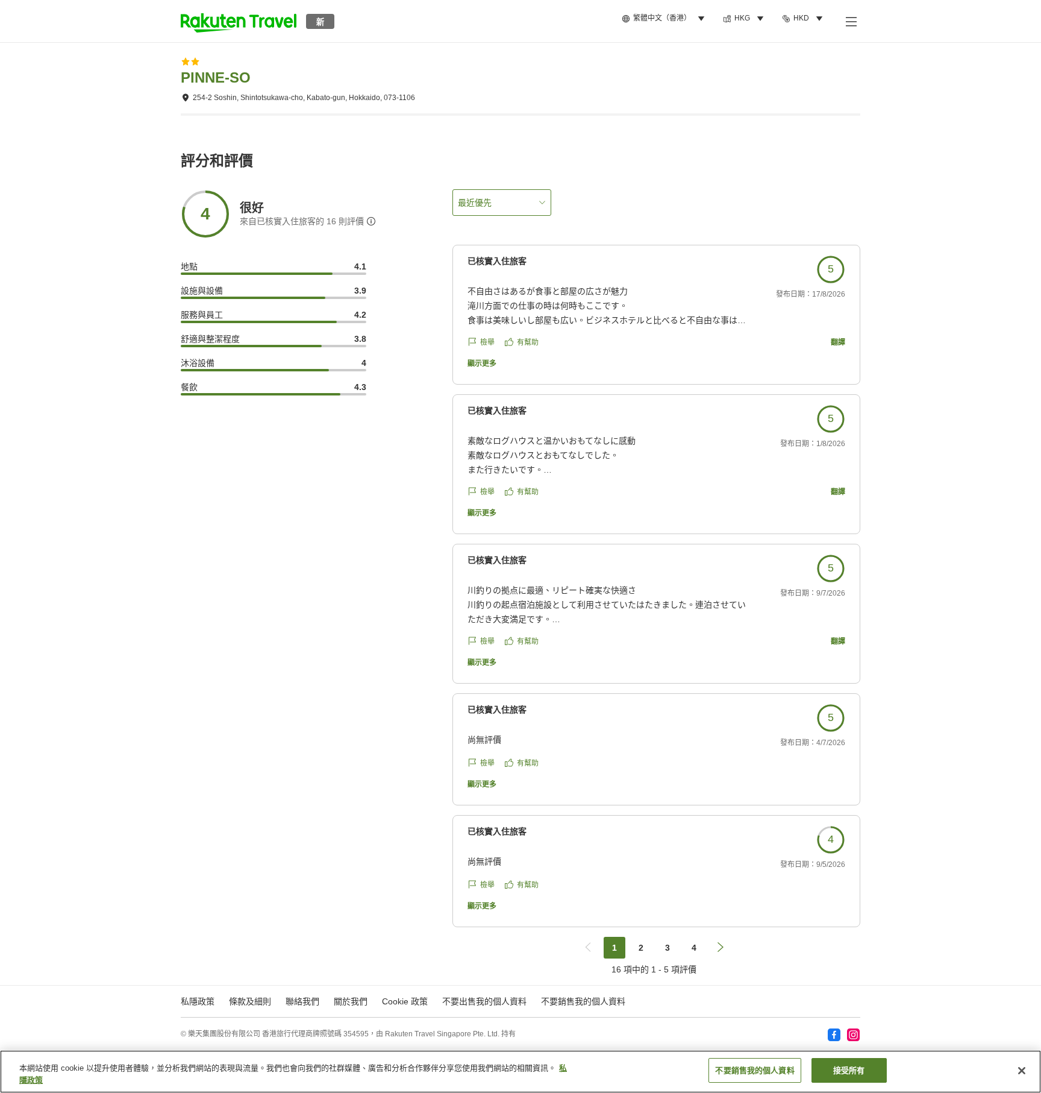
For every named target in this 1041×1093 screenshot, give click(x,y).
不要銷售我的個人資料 (583, 1001)
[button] (238, 21)
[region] (520, 1071)
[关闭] (1021, 1070)
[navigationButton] (588, 948)
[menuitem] (665, 18)
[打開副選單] (850, 21)
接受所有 (849, 1070)
